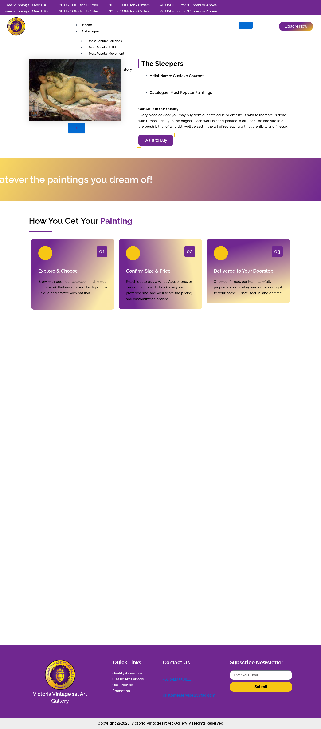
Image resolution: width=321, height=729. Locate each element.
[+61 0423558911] (165, 672)
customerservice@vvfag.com (189, 695)
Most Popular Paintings (191, 92)
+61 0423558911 (177, 679)
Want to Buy (155, 140)
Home (87, 25)
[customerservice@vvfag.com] (165, 689)
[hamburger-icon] (246, 25)
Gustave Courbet (188, 76)
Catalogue (90, 31)
